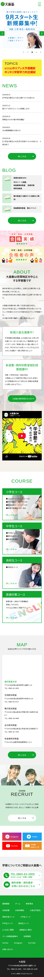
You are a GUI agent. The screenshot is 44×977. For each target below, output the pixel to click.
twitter (5, 943)
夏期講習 (5, 903)
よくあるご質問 (8, 930)
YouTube (32, 943)
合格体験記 (19, 910)
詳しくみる (22, 156)
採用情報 (27, 936)
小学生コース (25, 917)
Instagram (18, 943)
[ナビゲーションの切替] (39, 4)
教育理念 (29, 903)
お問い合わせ (7, 949)
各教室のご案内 (25, 930)
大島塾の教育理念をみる (22, 398)
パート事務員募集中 (10, 936)
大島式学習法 (35, 910)
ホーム (17, 903)
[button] (2, 33)
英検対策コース (8, 917)
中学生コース (7, 923)
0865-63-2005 (16, 969)
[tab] (21, 685)
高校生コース (23, 923)
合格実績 (5, 910)
